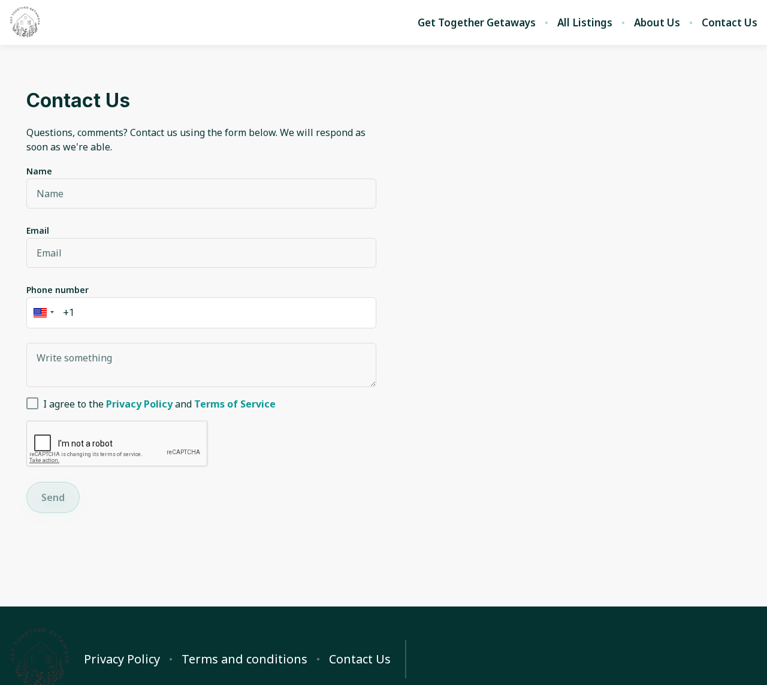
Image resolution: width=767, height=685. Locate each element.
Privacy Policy (122, 659)
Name (39, 171)
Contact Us (729, 23)
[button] (42, 312)
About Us (657, 23)
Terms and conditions (244, 659)
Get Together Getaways (477, 23)
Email (37, 230)
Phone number (57, 289)
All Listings (584, 23)
